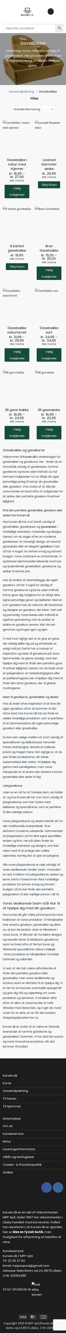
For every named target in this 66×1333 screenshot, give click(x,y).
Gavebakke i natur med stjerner (17, 164)
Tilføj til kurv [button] (49, 185)
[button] (5, 11)
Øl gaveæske (49, 410)
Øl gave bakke (17, 410)
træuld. (51, 949)
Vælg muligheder (17, 191)
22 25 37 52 (16, 1260)
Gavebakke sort (49, 330)
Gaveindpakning (21, 91)
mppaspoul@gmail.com (31, 1265)
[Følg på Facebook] (46, 1187)
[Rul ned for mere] (33, 76)
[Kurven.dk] (27, 11)
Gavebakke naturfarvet (17, 330)
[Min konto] (61, 12)
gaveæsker (48, 527)
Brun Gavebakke (49, 248)
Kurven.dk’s (30, 457)
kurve (33, 615)
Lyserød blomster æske (49, 164)
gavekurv (46, 546)
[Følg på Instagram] (58, 1187)
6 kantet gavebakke (17, 248)
